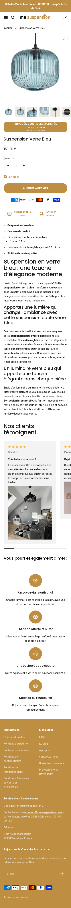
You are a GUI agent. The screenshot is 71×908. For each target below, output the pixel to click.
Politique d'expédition (16, 743)
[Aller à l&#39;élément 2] (20, 112)
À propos (44, 750)
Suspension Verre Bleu (32, 27)
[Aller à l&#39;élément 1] (9, 112)
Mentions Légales (14, 737)
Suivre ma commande (52, 763)
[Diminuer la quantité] (8, 165)
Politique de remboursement (13, 769)
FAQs (42, 737)
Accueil (8, 27)
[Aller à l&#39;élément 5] (55, 112)
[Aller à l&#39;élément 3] (32, 112)
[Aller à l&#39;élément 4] (44, 112)
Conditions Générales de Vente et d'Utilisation (16, 782)
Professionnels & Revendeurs (49, 771)
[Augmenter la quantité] (23, 165)
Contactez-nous (48, 756)
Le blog (43, 743)
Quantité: (9, 158)
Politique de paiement (17, 750)
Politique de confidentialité (12, 758)
